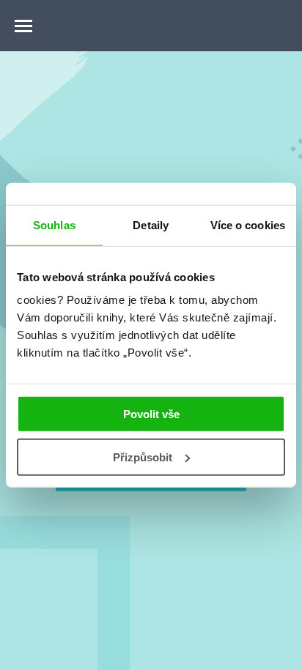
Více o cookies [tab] (247, 224)
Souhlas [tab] (54, 224)
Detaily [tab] (151, 224)
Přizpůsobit (142, 457)
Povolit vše (151, 414)
